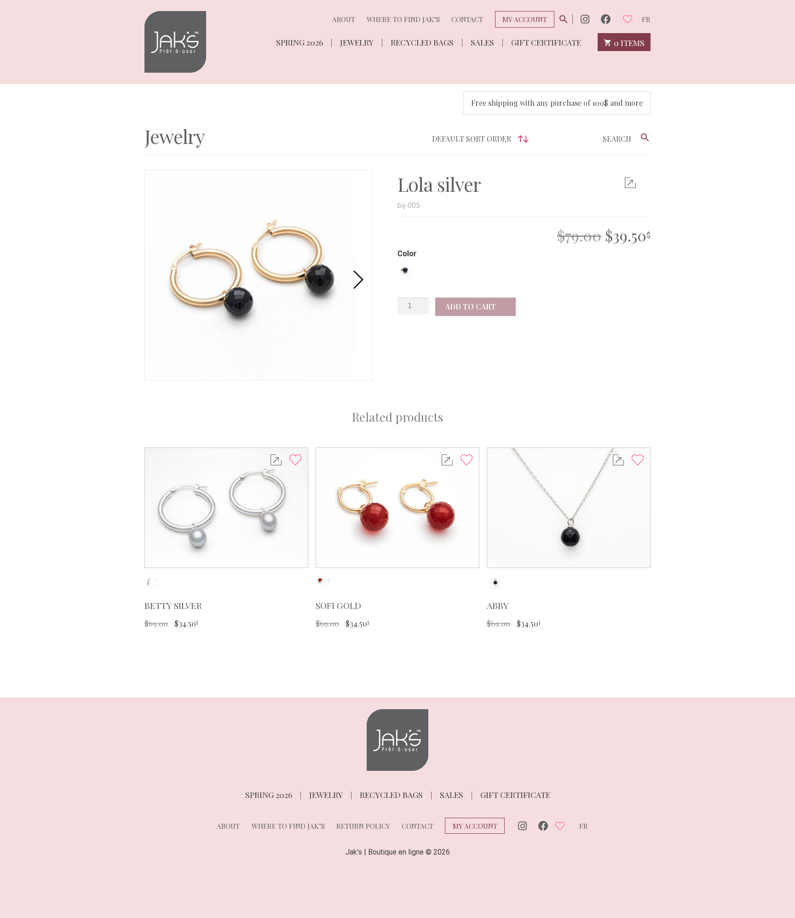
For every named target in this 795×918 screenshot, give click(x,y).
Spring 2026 (299, 41)
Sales (482, 41)
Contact (467, 19)
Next (362, 279)
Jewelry (357, 41)
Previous (154, 279)
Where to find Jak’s (403, 19)
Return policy (363, 826)
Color (407, 254)
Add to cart (471, 306)
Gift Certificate (546, 41)
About (343, 19)
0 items (628, 42)
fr (646, 19)
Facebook (606, 19)
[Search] (645, 137)
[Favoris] (627, 19)
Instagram (585, 19)
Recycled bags (422, 41)
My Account (524, 19)
